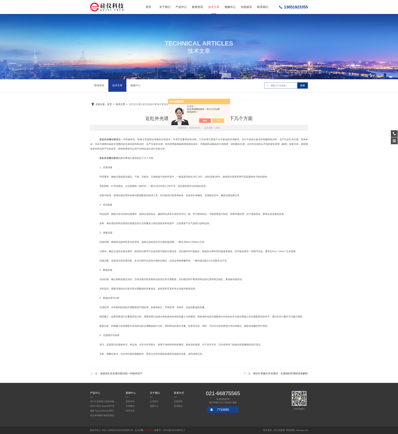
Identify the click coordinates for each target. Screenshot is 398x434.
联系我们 (262, 7)
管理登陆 (290, 430)
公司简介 (154, 401)
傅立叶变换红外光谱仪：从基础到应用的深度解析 (280, 373)
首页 (148, 7)
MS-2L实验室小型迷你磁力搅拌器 (102, 402)
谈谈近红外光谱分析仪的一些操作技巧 (121, 373)
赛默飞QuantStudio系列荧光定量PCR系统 (101, 411)
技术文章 (213, 7)
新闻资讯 (197, 7)
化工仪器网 (279, 430)
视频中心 (230, 7)
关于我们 (164, 7)
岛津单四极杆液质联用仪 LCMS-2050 (102, 416)
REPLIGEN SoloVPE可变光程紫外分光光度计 (102, 406)
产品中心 (181, 7)
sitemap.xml (302, 430)
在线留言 (246, 7)
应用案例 (130, 406)
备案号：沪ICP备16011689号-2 (169, 430)
